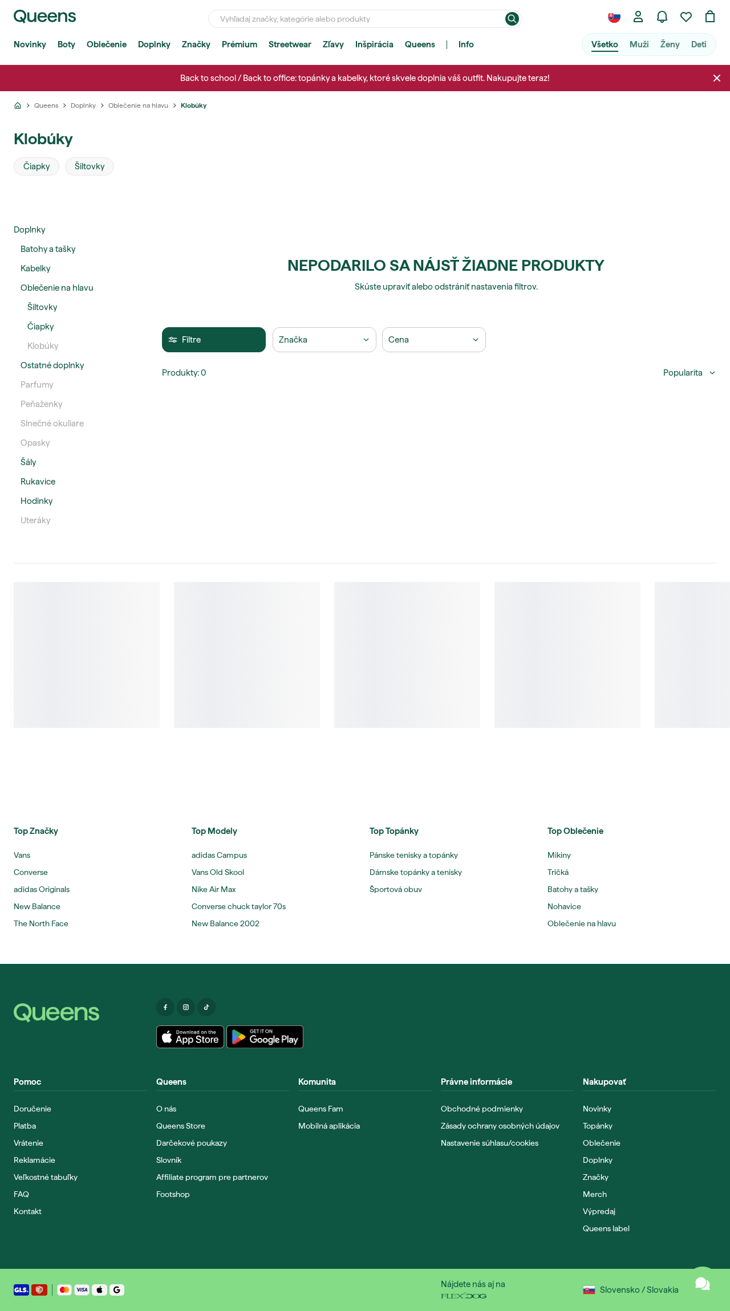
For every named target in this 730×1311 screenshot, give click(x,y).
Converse (31, 872)
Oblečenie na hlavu (57, 288)
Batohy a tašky (48, 249)
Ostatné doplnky (52, 365)
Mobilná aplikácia (329, 1125)
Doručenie (32, 1108)
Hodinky (36, 501)
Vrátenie (28, 1142)
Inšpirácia (374, 44)
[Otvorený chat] (703, 1284)
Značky (196, 44)
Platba (25, 1125)
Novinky (30, 44)
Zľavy (333, 44)
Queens (420, 44)
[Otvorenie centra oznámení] (662, 16)
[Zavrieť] (717, 78)
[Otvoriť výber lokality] (614, 16)
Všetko (604, 44)
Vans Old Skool (218, 872)
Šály (28, 462)
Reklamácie (34, 1160)
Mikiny (559, 855)
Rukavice (38, 482)
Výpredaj (599, 1211)
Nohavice (564, 906)
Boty (66, 44)
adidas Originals (42, 889)
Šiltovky (42, 307)
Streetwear (290, 44)
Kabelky (35, 268)
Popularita (683, 373)
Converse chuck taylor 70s (239, 906)
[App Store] (190, 1036)
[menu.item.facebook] (165, 1007)
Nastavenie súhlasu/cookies (489, 1142)
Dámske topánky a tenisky (416, 872)
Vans (22, 855)
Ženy (670, 44)
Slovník (168, 1160)
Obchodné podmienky (482, 1108)
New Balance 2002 (225, 923)
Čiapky (40, 326)
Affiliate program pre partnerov (212, 1177)
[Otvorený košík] (710, 16)
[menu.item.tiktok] (206, 1007)
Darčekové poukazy (191, 1142)
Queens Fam (320, 1108)
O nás (166, 1108)
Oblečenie (107, 44)
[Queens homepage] (45, 16)
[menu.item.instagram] (186, 1007)
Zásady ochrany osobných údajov (500, 1125)
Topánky (598, 1125)
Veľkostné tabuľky (46, 1177)
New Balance (37, 906)
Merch (595, 1194)
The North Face (41, 923)
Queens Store (180, 1125)
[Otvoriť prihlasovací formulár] (638, 16)
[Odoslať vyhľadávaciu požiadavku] (512, 19)
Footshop (173, 1194)
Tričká (558, 872)
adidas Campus (219, 855)
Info (466, 44)
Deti (699, 44)
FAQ (21, 1194)
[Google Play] (264, 1036)
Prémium (239, 44)
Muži (639, 44)
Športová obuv (396, 889)
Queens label (606, 1228)
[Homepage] (80, 1013)
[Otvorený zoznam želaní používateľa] (686, 16)
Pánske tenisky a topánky (414, 855)
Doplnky (154, 44)
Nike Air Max (214, 889)
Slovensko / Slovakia (639, 1290)
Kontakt (28, 1211)
